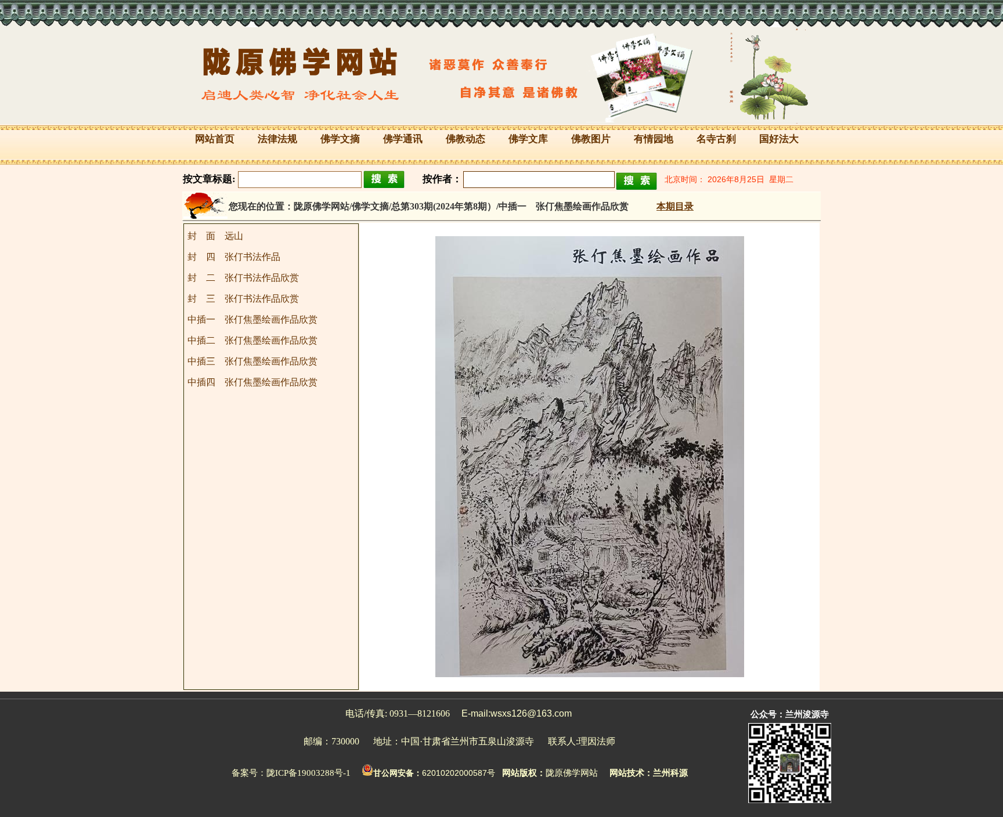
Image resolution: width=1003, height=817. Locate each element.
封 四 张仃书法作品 (233, 257)
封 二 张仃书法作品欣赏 (243, 278)
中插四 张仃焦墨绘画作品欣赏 (252, 382)
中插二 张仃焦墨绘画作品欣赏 (252, 340)
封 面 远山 (215, 236)
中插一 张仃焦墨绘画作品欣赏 (252, 319)
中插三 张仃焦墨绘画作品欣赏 (252, 361)
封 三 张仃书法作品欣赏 (243, 298)
